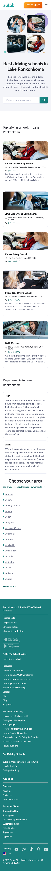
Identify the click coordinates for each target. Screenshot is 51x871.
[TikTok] (31, 849)
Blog (5, 696)
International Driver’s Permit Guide (17, 741)
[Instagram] (24, 849)
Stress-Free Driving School (18, 292)
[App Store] (25, 639)
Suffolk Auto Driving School (19, 163)
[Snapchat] (38, 849)
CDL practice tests (10, 627)
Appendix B (8, 836)
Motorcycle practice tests (13, 631)
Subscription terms (11, 823)
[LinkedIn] (46, 849)
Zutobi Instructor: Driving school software (20, 761)
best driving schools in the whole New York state (22, 487)
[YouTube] (16, 849)
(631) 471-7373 (14, 223)
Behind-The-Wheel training (14, 687)
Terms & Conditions (11, 811)
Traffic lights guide (10, 724)
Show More (9, 586)
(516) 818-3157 (14, 352)
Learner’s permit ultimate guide (16, 716)
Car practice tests (10, 622)
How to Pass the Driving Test (15, 733)
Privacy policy (8, 815)
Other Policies (8, 828)
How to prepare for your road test (17, 679)
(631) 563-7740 (14, 300)
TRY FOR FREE (33, 5)
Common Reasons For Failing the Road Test (21, 737)
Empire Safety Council (16, 254)
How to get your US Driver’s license (18, 675)
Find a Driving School (12, 659)
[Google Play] (25, 645)
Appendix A (8, 832)
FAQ (5, 700)
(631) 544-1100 (14, 171)
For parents (7, 704)
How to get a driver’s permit (14, 683)
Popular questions (10, 745)
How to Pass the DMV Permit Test (17, 728)
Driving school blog (11, 770)
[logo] (9, 5)
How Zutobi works (11, 799)
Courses (6, 691)
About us (6, 791)
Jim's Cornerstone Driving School (21, 213)
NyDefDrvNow (12, 343)
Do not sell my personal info (14, 819)
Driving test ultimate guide (14, 720)
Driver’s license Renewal (13, 670)
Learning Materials (10, 766)
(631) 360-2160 (14, 261)
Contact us (7, 795)
